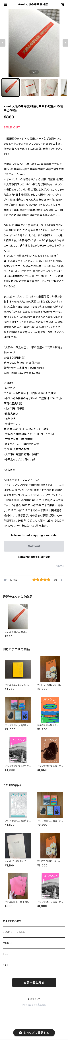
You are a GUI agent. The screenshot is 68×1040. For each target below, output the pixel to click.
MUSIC (7, 942)
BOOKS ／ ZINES (14, 931)
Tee (5, 954)
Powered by (30, 1005)
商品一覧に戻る (34, 983)
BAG (5, 965)
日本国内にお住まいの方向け (34, 556)
